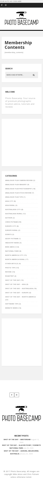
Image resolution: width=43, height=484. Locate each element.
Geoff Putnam (11, 239)
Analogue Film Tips (14, 197)
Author (8, 218)
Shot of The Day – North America (20, 297)
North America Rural (15, 259)
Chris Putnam (11, 222)
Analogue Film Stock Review (18, 193)
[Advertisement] (21, 142)
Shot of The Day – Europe (17, 293)
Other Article (11, 264)
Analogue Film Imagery (16, 185)
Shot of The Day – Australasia (19, 289)
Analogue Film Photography (18, 189)
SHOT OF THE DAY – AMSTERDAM (17, 439)
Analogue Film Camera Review (19, 180)
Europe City (10, 226)
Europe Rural (11, 230)
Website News (11, 308)
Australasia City (13, 209)
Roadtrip (9, 276)
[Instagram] (7, 5)
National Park (12, 251)
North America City (14, 255)
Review (8, 272)
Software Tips (11, 304)
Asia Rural (10, 205)
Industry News (12, 243)
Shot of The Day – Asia (15, 284)
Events (8, 234)
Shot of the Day (12, 280)
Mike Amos (10, 247)
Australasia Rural (13, 214)
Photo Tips (10, 268)
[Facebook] (3, 5)
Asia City (9, 201)
